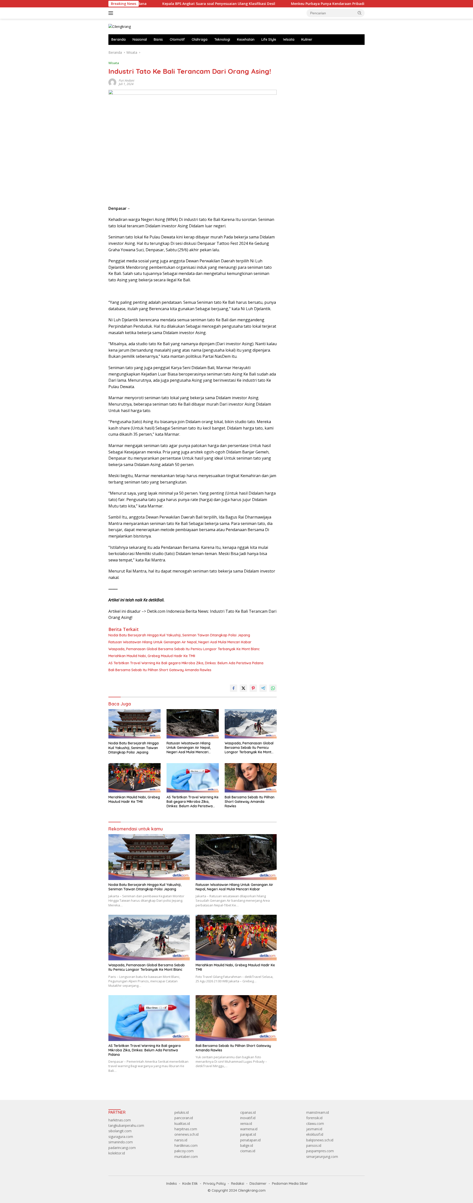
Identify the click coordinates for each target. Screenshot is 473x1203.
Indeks (171, 1183)
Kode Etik (190, 1183)
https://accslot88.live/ (301, 52)
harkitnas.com (119, 1120)
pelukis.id (181, 1112)
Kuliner (306, 39)
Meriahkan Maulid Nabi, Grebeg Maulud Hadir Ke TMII (151, 656)
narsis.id (180, 1140)
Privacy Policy (214, 1183)
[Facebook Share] (233, 688)
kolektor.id (116, 1153)
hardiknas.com (186, 1145)
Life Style (268, 39)
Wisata (288, 39)
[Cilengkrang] (119, 26)
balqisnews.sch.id (319, 1140)
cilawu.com (315, 1123)
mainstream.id (317, 1112)
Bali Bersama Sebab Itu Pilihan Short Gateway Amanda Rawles (159, 670)
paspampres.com (320, 1151)
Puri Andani (126, 80)
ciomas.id (247, 1151)
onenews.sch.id (186, 1134)
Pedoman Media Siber (290, 1183)
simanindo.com (120, 1142)
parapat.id (248, 1134)
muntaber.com (186, 1156)
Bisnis (158, 39)
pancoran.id (183, 1117)
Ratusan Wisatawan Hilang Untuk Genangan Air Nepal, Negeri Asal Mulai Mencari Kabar (180, 642)
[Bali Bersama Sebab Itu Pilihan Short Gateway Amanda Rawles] (251, 777)
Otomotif (177, 39)
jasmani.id (314, 1129)
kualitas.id (182, 1123)
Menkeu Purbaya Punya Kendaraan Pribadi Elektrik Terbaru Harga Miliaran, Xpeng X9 (321, 3)
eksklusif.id (314, 1134)
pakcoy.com (184, 1151)
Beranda (118, 39)
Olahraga (199, 39)
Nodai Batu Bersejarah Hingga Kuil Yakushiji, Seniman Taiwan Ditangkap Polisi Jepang (179, 635)
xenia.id (246, 1123)
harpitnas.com (185, 1129)
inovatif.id (247, 1117)
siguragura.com (120, 1136)
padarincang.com (122, 1147)
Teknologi (222, 39)
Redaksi (237, 1183)
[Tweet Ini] (243, 688)
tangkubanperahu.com (126, 1125)
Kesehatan (245, 39)
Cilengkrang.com (252, 1190)
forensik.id (314, 1117)
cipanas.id (248, 1112)
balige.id (246, 1145)
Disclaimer (258, 1183)
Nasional (140, 39)
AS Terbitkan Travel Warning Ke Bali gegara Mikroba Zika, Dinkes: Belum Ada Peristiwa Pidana (185, 663)
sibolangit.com (120, 1131)
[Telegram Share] (263, 688)
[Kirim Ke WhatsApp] (273, 688)
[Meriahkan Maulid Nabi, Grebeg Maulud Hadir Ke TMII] (134, 777)
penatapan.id (250, 1140)
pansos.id (313, 1145)
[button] (360, 13)
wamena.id (248, 1129)
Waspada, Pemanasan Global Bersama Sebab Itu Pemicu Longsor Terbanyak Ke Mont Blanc (184, 649)
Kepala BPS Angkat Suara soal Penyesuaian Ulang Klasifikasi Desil (175, 3)
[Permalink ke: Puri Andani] (112, 82)
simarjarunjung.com (322, 1156)
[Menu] (111, 13)
